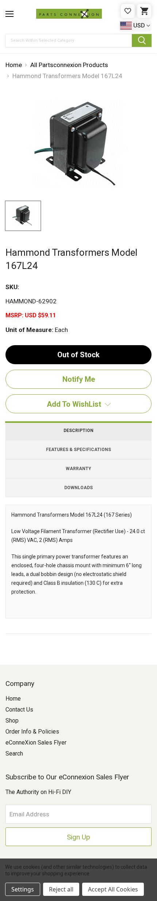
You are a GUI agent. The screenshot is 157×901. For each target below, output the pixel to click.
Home (13, 698)
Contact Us (19, 709)
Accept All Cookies (113, 889)
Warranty (78, 468)
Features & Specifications (78, 449)
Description (78, 430)
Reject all (61, 889)
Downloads (78, 487)
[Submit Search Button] (142, 40)
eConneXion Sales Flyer (35, 742)
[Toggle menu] (9, 14)
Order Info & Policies (32, 731)
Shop (12, 720)
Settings (22, 889)
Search (14, 753)
